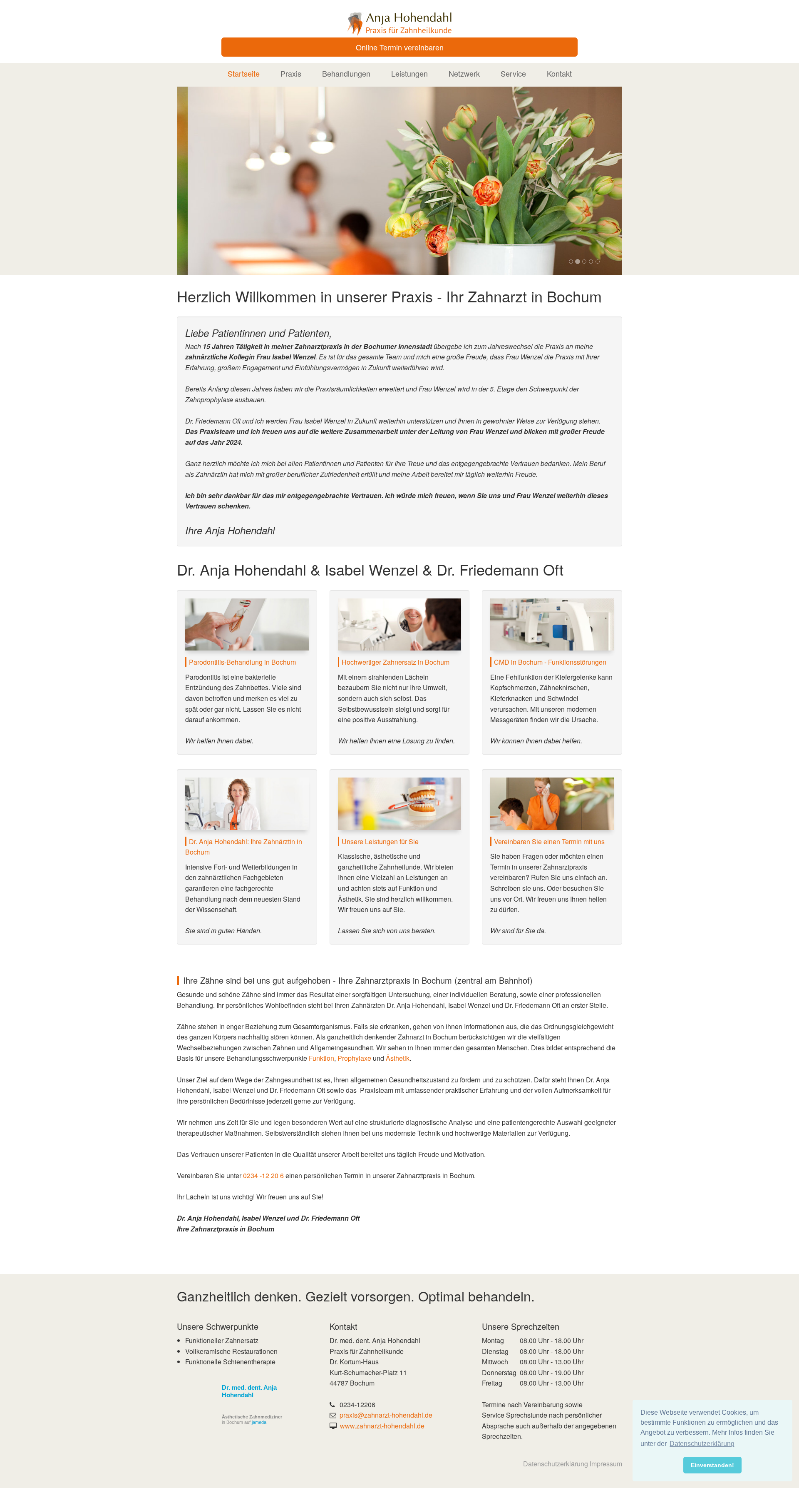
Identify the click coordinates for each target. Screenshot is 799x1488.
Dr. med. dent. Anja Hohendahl (249, 1391)
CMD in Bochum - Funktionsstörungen (550, 662)
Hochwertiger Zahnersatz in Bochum (395, 662)
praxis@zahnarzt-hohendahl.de (386, 1415)
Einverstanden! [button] (712, 1465)
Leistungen (409, 73)
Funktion (321, 1058)
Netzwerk (464, 73)
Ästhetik (397, 1058)
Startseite (244, 73)
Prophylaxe (354, 1058)
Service (513, 73)
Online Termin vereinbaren (400, 47)
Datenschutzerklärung (555, 1463)
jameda (259, 1422)
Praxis (290, 73)
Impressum (606, 1463)
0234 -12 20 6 (263, 1175)
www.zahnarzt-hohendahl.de (382, 1426)
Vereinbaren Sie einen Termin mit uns (549, 841)
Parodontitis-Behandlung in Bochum (242, 662)
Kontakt (559, 73)
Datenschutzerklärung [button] (702, 1443)
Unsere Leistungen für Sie (380, 841)
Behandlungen (346, 73)
